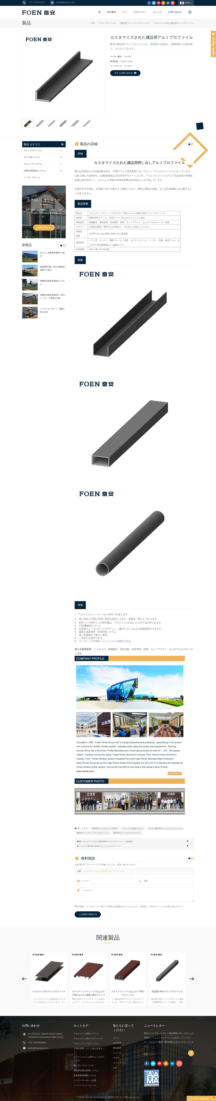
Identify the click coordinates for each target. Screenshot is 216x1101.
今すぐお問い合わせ (123, 73)
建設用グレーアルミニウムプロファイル (93, 833)
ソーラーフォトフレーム (85, 1085)
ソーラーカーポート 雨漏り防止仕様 (52, 310)
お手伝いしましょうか (44, 200)
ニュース (157, 12)
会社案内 (111, 12)
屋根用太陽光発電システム (86, 1070)
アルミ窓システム (32, 157)
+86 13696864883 (36, 2)
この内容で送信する (87, 914)
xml (115, 1068)
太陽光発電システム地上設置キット (89, 1050)
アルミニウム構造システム (132, 828)
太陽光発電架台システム (35, 170)
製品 (124, 12)
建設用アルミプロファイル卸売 (104, 828)
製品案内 (117, 1048)
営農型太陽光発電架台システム (52, 282)
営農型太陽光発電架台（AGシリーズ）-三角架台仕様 (53, 296)
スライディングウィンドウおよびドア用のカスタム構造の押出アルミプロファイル (50, 993)
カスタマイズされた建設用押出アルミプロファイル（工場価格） (108, 841)
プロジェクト (139, 12)
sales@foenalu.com (65, 2)
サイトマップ (119, 1063)
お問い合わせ (174, 12)
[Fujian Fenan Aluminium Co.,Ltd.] (38, 12)
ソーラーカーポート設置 (85, 1080)
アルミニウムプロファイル (86, 1043)
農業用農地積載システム (85, 1075)
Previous (22, 979)
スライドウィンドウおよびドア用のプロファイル (89, 993)
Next (194, 979)
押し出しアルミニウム (84, 1065)
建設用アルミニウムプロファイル (127, 833)
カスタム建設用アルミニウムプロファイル (165, 828)
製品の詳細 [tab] (89, 144)
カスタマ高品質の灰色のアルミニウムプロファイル (101, 846)
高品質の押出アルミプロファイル (128, 991)
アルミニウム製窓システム (86, 1033)
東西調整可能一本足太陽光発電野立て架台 (52, 268)
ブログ (116, 1058)
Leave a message (201, 1098)
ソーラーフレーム (32, 177)
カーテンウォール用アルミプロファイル (89, 1058)
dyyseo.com (134, 1097)
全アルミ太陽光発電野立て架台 (52, 254)
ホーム (116, 1038)
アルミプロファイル (107, 23)
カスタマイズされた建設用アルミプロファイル (104, 871)
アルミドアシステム (33, 164)
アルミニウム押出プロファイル (88, 1038)
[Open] (213, 44)
